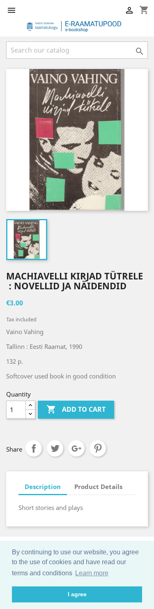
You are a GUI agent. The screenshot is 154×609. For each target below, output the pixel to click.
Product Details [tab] (98, 486)
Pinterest (98, 448)
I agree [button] (77, 594)
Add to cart (76, 409)
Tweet (55, 448)
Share (33, 448)
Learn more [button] (91, 573)
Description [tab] (43, 486)
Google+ (76, 448)
